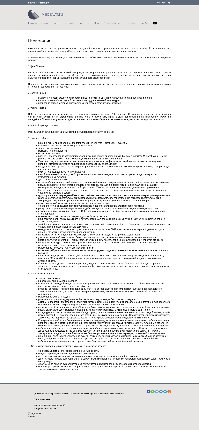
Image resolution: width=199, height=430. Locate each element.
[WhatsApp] (153, 391)
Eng (168, 3)
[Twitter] (165, 391)
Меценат (45, 23)
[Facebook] (148, 391)
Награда (56, 23)
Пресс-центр (130, 23)
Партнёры (144, 23)
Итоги (96, 23)
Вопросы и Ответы (112, 23)
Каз (158, 3)
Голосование (84, 23)
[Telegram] (157, 391)
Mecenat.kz (75, 393)
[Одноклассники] (169, 391)
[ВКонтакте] (161, 391)
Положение (69, 23)
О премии (32, 23)
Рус (163, 3)
